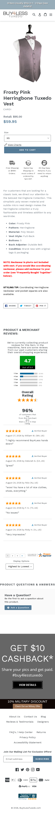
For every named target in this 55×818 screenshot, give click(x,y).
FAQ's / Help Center (21, 732)
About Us (14, 716)
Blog (43, 716)
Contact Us (30, 716)
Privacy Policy (28, 737)
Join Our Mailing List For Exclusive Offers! (27, 751)
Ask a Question (19, 607)
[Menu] (50, 14)
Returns (41, 732)
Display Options (21, 561)
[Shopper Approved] (27, 798)
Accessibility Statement (27, 742)
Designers (43, 721)
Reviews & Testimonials (19, 721)
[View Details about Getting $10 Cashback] (28, 688)
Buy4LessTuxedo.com (30, 808)
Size (6, 132)
